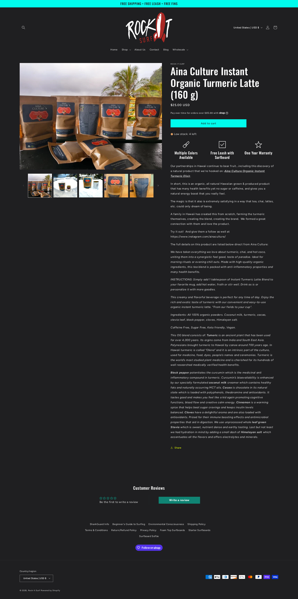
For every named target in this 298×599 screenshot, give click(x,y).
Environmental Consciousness (166, 524)
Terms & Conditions (96, 530)
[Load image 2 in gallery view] (65, 185)
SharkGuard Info (99, 524)
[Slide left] (23, 185)
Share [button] (178, 447)
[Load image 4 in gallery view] (116, 185)
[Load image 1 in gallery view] (40, 185)
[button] (23, 27)
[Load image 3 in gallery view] (91, 185)
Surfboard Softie (149, 536)
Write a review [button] (179, 500)
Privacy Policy (148, 530)
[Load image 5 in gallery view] (141, 185)
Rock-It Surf (34, 590)
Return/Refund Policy (124, 530)
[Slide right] (158, 185)
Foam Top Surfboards (172, 530)
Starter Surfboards (199, 530)
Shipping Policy (196, 524)
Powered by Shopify (50, 590)
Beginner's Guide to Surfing (128, 524)
